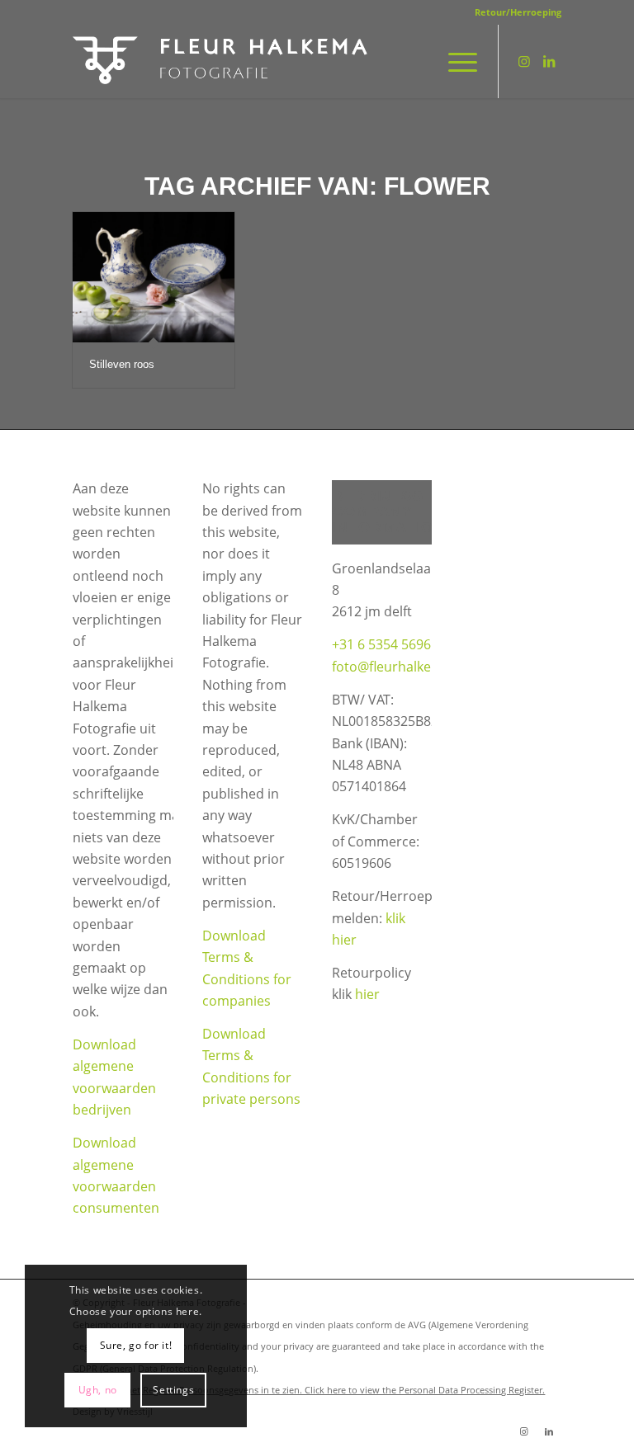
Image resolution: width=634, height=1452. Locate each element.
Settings (173, 1390)
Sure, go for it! (136, 1345)
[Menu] (454, 61)
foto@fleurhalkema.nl (399, 667)
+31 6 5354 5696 (381, 644)
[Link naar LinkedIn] (549, 61)
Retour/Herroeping (518, 12)
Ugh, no (97, 1390)
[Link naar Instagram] (524, 61)
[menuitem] (513, 12)
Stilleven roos (121, 364)
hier (367, 994)
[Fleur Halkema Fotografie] (222, 61)
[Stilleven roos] (153, 277)
